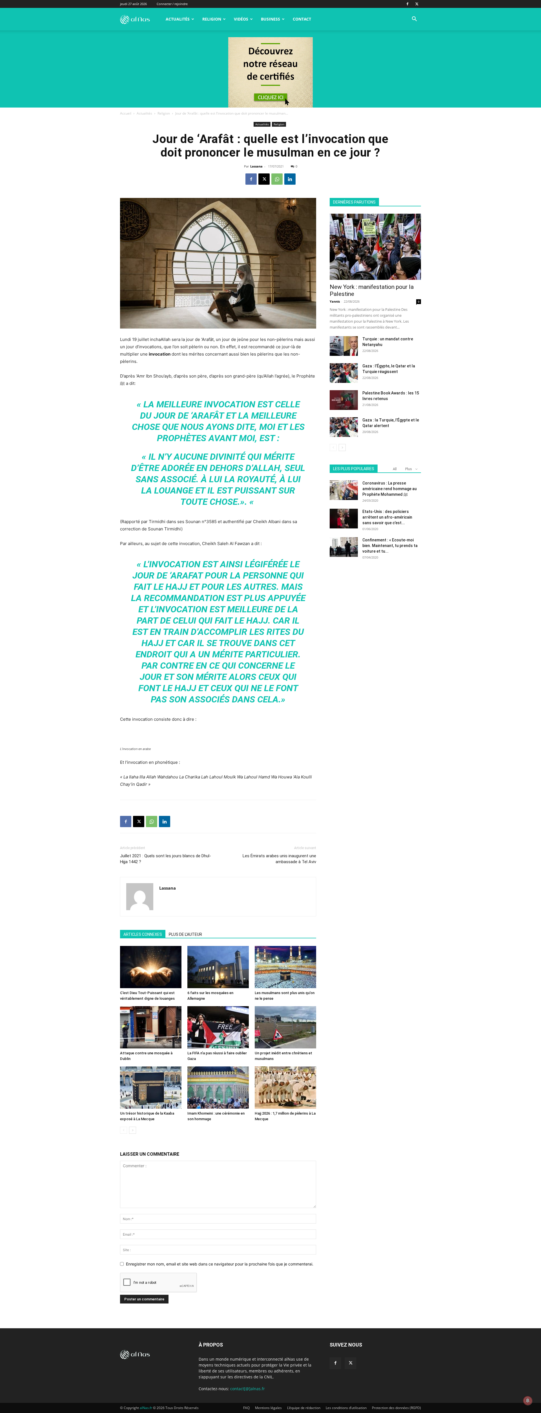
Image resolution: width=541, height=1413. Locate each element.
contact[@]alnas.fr (247, 1388)
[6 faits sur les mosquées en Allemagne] (218, 967)
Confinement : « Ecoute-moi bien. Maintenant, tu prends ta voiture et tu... (390, 545)
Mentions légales (268, 1407)
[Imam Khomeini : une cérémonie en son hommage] (218, 1087)
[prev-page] (123, 1130)
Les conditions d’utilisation (346, 1407)
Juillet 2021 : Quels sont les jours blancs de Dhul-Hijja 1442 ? (165, 858)
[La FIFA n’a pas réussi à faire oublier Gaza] (218, 1027)
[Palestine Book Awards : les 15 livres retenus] (344, 400)
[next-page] (132, 1130)
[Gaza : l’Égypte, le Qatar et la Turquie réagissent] (344, 373)
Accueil (125, 113)
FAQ (246, 1407)
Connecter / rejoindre (172, 4)
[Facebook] (407, 4)
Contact (302, 19)
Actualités (178, 19)
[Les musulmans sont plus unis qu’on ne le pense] (285, 967)
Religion (211, 19)
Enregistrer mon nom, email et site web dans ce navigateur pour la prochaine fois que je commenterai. (219, 1264)
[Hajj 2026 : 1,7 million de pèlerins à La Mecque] (285, 1087)
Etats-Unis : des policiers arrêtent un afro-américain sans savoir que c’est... (387, 517)
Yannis (335, 301)
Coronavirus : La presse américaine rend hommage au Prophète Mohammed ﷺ (389, 489)
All (395, 469)
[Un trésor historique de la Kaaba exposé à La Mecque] (150, 1087)
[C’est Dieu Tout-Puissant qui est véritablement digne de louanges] (150, 967)
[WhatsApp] (277, 179)
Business (270, 19)
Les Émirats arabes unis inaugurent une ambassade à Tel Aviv (279, 858)
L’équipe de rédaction (303, 1407)
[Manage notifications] (527, 1400)
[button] (414, 19)
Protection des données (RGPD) (396, 1407)
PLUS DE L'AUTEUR (185, 934)
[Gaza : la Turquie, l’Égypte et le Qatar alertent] (344, 427)
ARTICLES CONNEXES (142, 934)
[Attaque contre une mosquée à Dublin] (150, 1027)
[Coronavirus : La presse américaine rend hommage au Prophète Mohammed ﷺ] (344, 490)
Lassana (256, 166)
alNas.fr (146, 1407)
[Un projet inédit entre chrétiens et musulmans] (285, 1027)
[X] (417, 4)
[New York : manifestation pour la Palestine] (375, 247)
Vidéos (241, 19)
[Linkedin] (290, 179)
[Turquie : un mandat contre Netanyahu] (344, 346)
